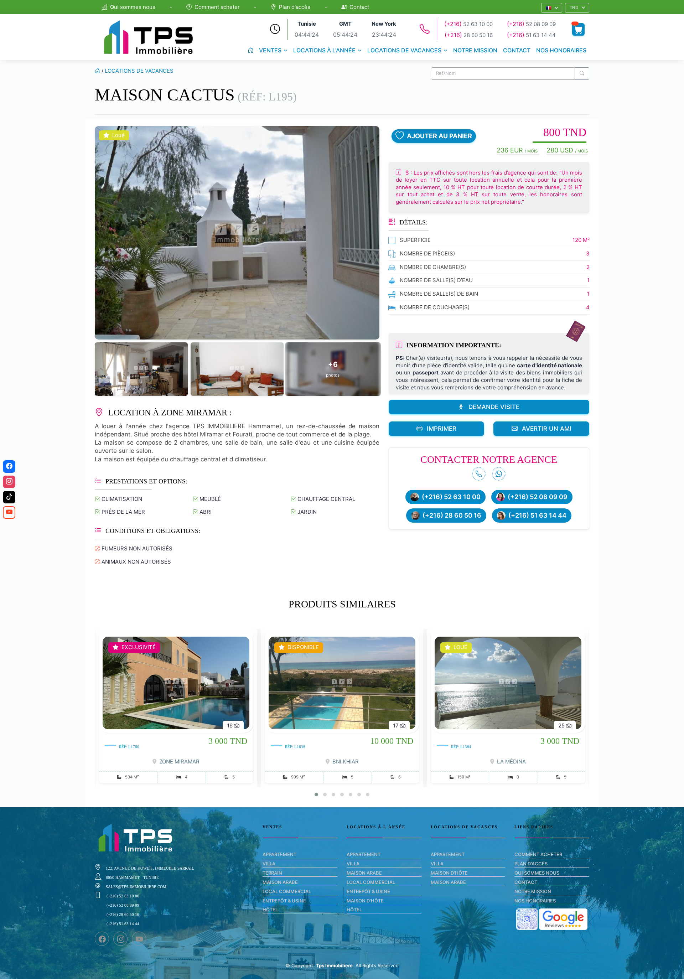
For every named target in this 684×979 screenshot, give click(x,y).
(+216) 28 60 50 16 (452, 515)
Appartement (279, 854)
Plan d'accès (294, 7)
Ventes (270, 50)
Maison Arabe (280, 882)
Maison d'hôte (365, 900)
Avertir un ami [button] (546, 428)
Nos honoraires (561, 50)
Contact (359, 7)
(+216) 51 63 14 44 (537, 515)
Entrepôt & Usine (284, 900)
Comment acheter (217, 7)
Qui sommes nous (132, 7)
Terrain (272, 873)
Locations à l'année (324, 50)
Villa (269, 863)
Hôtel (270, 909)
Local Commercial (287, 891)
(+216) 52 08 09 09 (538, 497)
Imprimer (441, 428)
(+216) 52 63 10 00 (451, 497)
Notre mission (475, 50)
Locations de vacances (404, 50)
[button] (552, 8)
